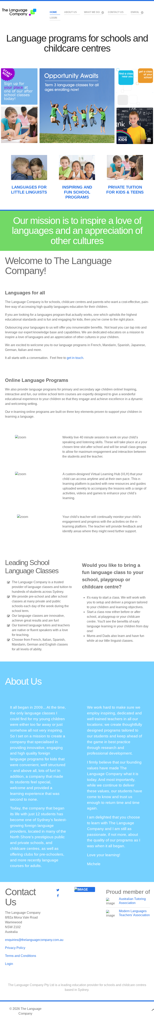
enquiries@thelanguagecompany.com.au (34, 940)
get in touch (75, 358)
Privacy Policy (15, 947)
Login (9, 963)
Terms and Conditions (20, 955)
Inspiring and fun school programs (77, 192)
